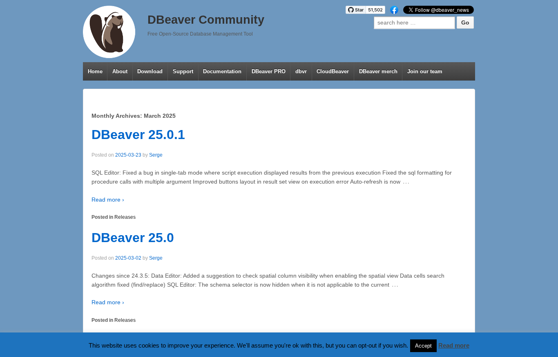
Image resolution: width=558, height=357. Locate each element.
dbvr (301, 71)
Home (95, 71)
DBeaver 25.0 (133, 237)
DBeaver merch (378, 71)
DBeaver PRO (269, 71)
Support (183, 71)
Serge (156, 155)
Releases (125, 217)
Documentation (222, 71)
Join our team (424, 71)
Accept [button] (423, 346)
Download (150, 71)
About (119, 71)
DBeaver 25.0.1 (138, 134)
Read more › (108, 199)
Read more (453, 345)
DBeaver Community (205, 19)
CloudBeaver (333, 71)
